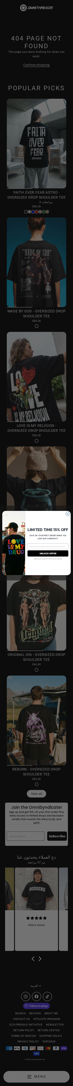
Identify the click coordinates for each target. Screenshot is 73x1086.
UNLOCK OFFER (48, 553)
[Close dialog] (68, 514)
